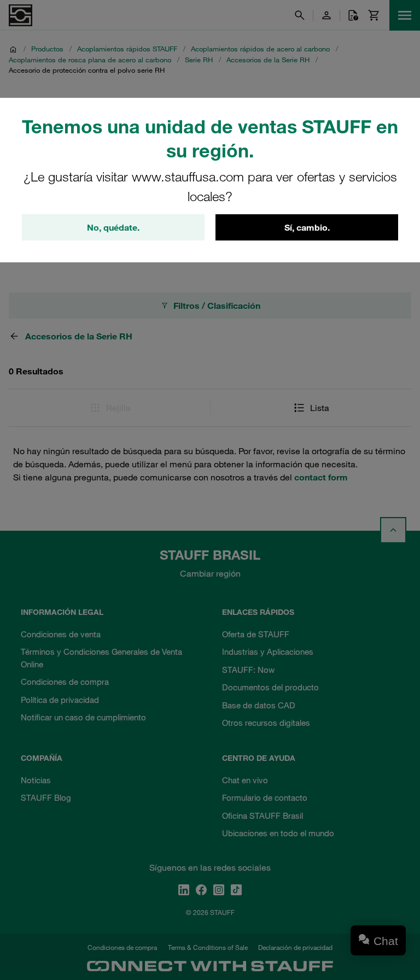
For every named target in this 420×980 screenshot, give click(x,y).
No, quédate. (113, 227)
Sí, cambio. (307, 227)
